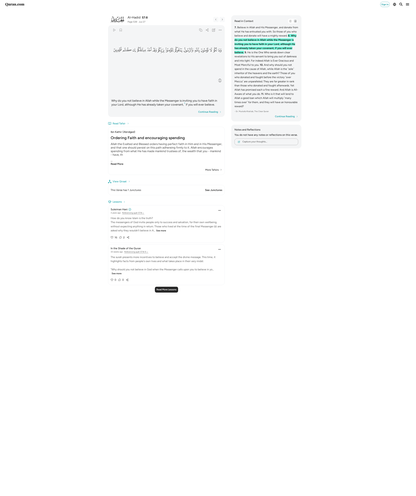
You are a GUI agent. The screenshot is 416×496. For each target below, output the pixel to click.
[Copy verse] (200, 30)
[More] (220, 30)
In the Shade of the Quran (126, 248)
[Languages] (394, 4)
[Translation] (295, 21)
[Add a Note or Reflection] (214, 30)
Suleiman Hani (119, 209)
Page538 (132, 21)
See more (161, 230)
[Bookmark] (121, 30)
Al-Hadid (134, 17)
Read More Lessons (166, 289)
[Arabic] (290, 21)
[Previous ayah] (216, 19)
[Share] (207, 30)
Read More (117, 163)
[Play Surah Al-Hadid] (114, 30)
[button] (219, 50)
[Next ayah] (222, 19)
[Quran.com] (14, 4)
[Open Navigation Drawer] (407, 4)
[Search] (401, 4)
